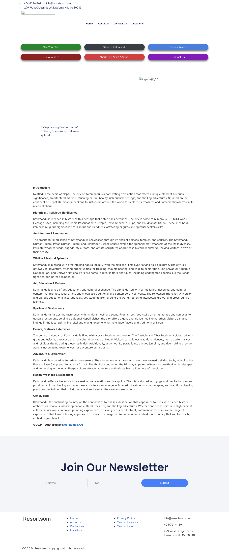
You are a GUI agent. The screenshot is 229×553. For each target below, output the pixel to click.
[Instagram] (204, 5)
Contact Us (120, 23)
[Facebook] (176, 5)
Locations (138, 23)
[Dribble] (197, 5)
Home (89, 23)
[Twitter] (183, 5)
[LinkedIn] (190, 5)
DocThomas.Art (72, 424)
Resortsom (37, 519)
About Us (103, 23)
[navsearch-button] (177, 23)
